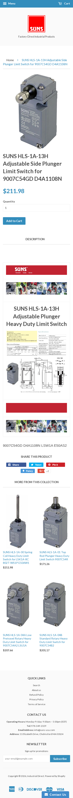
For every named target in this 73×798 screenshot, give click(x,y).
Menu (11, 3)
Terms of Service (36, 704)
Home (10, 60)
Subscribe (60, 758)
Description (35, 239)
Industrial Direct (35, 776)
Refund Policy (36, 694)
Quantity (9, 201)
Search (36, 685)
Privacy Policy (36, 699)
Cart (66, 3)
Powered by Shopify (55, 776)
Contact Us (57, 794)
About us (36, 690)
